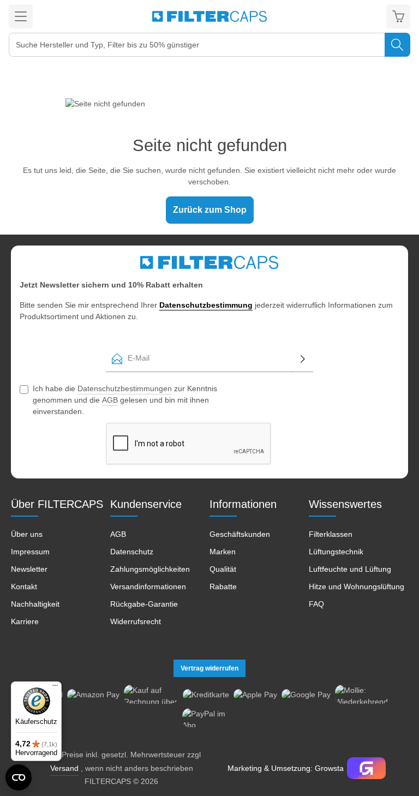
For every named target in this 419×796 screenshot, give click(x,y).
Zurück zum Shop (210, 209)
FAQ (316, 604)
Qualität (223, 569)
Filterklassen (330, 534)
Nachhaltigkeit (35, 604)
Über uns (27, 534)
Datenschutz (131, 551)
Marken (223, 551)
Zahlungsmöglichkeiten (150, 569)
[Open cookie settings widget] (18, 777)
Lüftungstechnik (336, 551)
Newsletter (29, 569)
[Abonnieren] (302, 358)
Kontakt (24, 586)
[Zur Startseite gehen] (209, 16)
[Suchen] (397, 45)
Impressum (30, 551)
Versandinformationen (148, 586)
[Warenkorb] (398, 16)
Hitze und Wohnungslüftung (356, 586)
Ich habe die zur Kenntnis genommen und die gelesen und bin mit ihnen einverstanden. (125, 400)
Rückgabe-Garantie (144, 604)
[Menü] (21, 16)
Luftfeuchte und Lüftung (350, 569)
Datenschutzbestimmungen (124, 388)
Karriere (25, 621)
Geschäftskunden (240, 534)
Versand (64, 768)
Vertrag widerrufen (209, 668)
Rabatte (223, 586)
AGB (110, 400)
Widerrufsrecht (135, 621)
